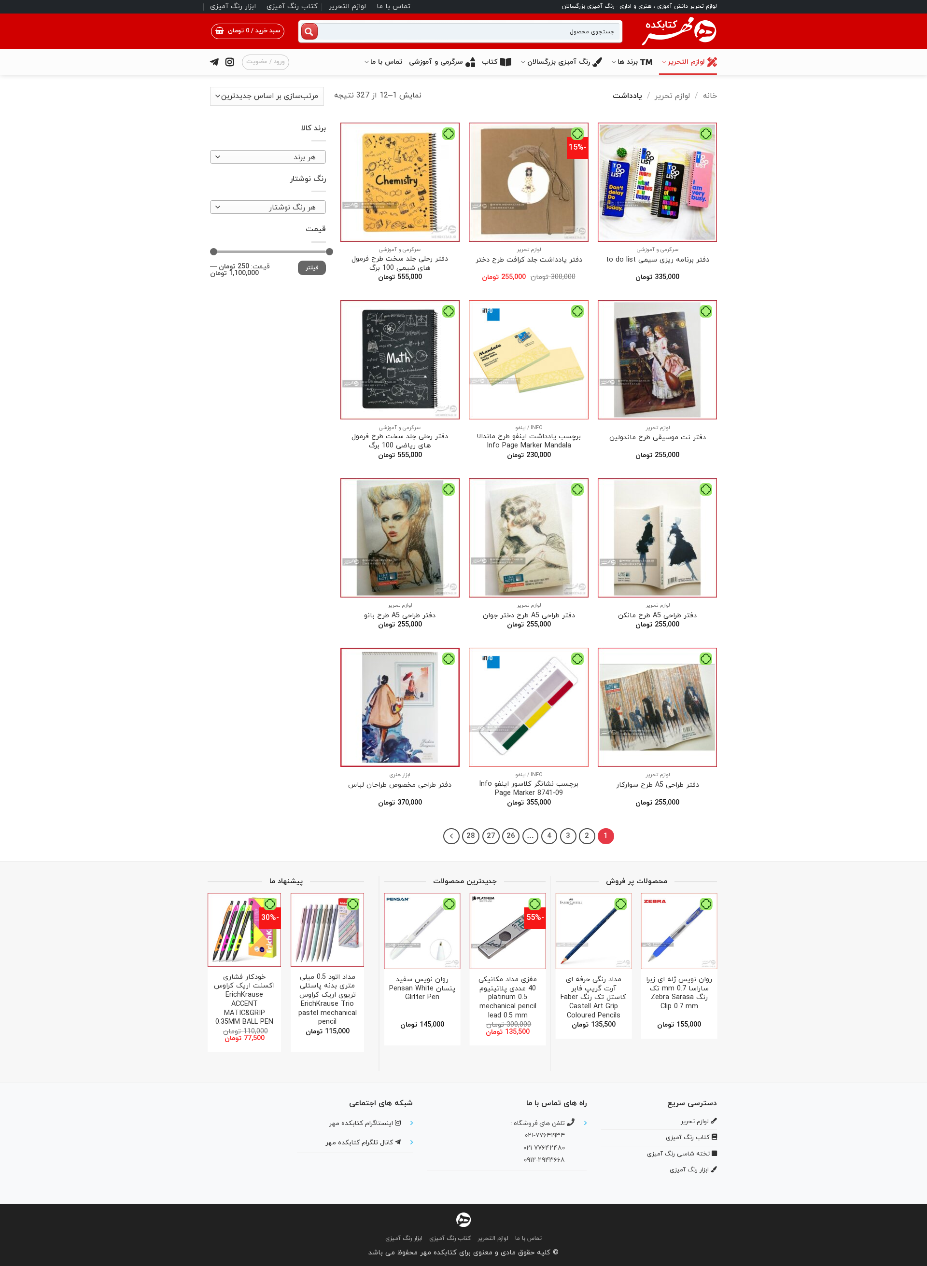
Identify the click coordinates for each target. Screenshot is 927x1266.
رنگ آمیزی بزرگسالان (558, 62)
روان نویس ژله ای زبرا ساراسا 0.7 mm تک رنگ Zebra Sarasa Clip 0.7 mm (679, 993)
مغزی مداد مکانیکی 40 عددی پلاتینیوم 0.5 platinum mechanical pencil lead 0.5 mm (507, 998)
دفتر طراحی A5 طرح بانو (399, 616)
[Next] (451, 836)
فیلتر (312, 268)
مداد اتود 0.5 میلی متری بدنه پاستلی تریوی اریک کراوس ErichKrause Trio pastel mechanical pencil (327, 1000)
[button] (247, 31)
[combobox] (268, 157)
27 (491, 836)
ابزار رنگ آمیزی (233, 6)
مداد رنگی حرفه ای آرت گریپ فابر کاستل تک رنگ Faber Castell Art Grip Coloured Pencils (593, 998)
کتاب (490, 62)
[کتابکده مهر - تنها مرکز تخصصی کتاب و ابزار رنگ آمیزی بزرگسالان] (463, 1219)
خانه (710, 96)
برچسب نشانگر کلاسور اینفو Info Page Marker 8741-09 (528, 789)
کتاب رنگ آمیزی (292, 6)
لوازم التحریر (347, 6)
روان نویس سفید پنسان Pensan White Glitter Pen (422, 988)
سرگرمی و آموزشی (436, 62)
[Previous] (706, 962)
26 (510, 836)
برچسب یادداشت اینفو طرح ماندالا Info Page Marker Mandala (529, 441)
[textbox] (270, 157)
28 (470, 836)
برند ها (628, 62)
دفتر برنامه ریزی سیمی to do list (657, 260)
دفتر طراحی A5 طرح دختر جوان (529, 616)
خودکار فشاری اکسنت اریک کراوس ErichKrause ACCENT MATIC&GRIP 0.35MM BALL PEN (244, 1000)
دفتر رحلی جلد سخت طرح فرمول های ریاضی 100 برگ (399, 441)
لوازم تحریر (672, 96)
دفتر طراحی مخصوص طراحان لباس (399, 785)
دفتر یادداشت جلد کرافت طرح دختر (529, 260)
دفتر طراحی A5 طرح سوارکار (657, 785)
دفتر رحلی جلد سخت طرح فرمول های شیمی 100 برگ (399, 264)
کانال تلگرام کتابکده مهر (360, 1142)
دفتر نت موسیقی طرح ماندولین (657, 438)
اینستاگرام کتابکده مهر (362, 1123)
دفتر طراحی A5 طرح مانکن (657, 616)
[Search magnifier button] (309, 31)
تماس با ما (393, 6)
